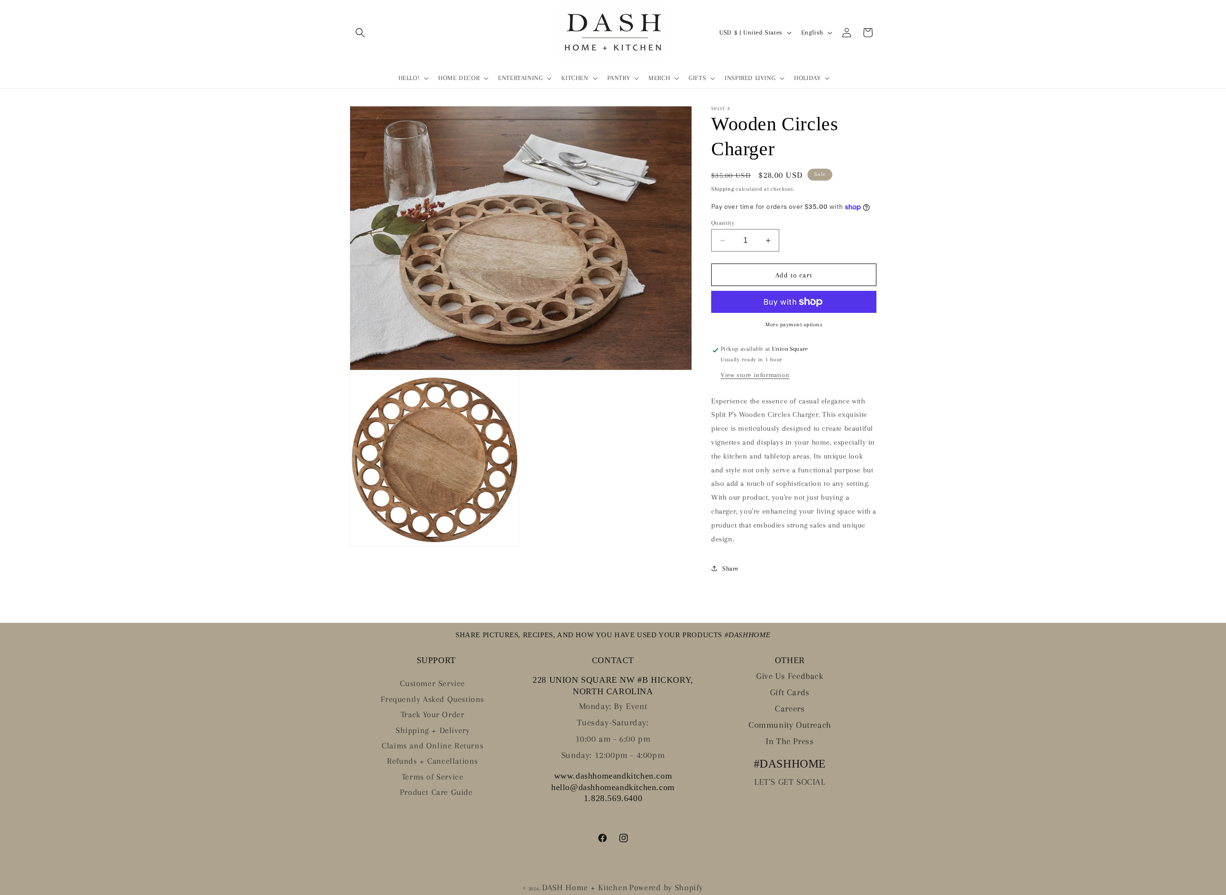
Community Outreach (790, 725)
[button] (360, 32)
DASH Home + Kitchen (584, 887)
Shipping (722, 189)
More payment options (793, 324)
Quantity (722, 223)
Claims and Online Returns (432, 745)
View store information (755, 375)
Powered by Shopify (666, 887)
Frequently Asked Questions (432, 699)
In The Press (790, 741)
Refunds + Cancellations (432, 761)
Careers (790, 708)
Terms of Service (433, 776)
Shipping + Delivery (432, 730)
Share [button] (730, 568)
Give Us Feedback (790, 676)
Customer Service (432, 683)
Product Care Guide (436, 792)
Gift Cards (790, 692)
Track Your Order (433, 714)
